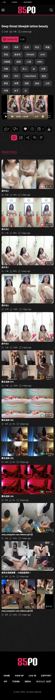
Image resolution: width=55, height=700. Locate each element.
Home (7, 675)
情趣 (47, 47)
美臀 (16, 83)
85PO (22, 692)
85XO (15, 2)
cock (42, 54)
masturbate (30, 76)
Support (46, 675)
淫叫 (16, 76)
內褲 (6, 90)
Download (49, 129)
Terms (16, 681)
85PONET (28, 2)
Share (28, 137)
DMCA (28, 681)
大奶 (47, 83)
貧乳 (6, 47)
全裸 (43, 69)
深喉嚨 (7, 61)
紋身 (27, 47)
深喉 (6, 69)
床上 (24, 69)
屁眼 (27, 83)
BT (5, 2)
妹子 (16, 90)
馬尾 (16, 47)
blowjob (30, 54)
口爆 (29, 61)
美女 (37, 47)
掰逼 (6, 83)
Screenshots (21, 137)
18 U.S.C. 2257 (43, 681)
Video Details (14, 137)
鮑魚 (44, 76)
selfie (39, 61)
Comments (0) (35, 137)
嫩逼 (6, 76)
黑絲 (6, 54)
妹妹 (37, 83)
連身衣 (17, 54)
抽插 (18, 61)
